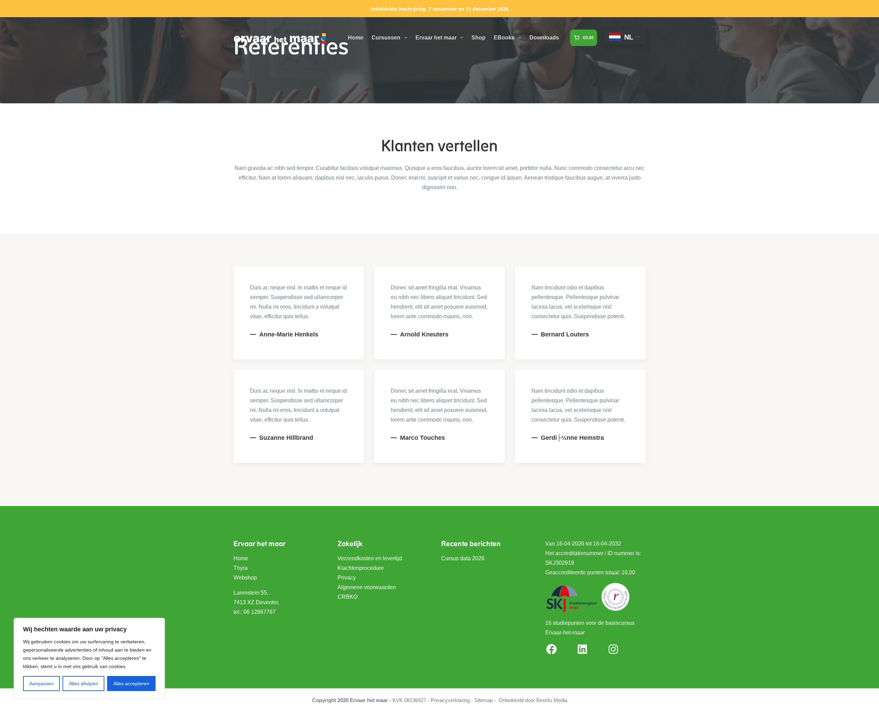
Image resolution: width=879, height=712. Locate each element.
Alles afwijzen (83, 683)
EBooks (504, 38)
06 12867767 (259, 612)
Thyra (240, 568)
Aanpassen (41, 683)
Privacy (347, 578)
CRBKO (347, 597)
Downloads (544, 38)
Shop (478, 38)
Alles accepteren (131, 683)
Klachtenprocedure (361, 568)
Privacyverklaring (450, 700)
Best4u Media (551, 700)
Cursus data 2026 (462, 558)
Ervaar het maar (436, 38)
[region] (89, 658)
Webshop (245, 578)
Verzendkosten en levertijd (370, 558)
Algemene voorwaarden (367, 587)
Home (355, 38)
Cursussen (386, 38)
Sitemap (483, 700)
